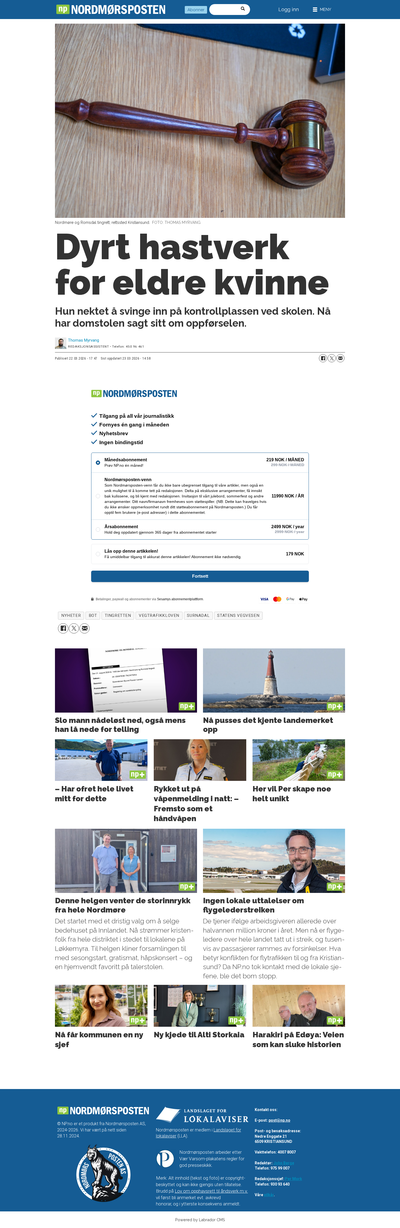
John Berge (283, 1163)
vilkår (269, 1195)
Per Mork (293, 1179)
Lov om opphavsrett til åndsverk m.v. (211, 1191)
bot (93, 615)
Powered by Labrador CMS (200, 1219)
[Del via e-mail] (340, 358)
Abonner (195, 9)
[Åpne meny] (322, 9)
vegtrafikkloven (159, 615)
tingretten (118, 615)
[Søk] (244, 9)
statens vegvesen (238, 615)
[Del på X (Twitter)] (332, 358)
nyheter (71, 615)
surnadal (198, 615)
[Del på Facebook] (323, 358)
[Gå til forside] (110, 9)
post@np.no (279, 1120)
